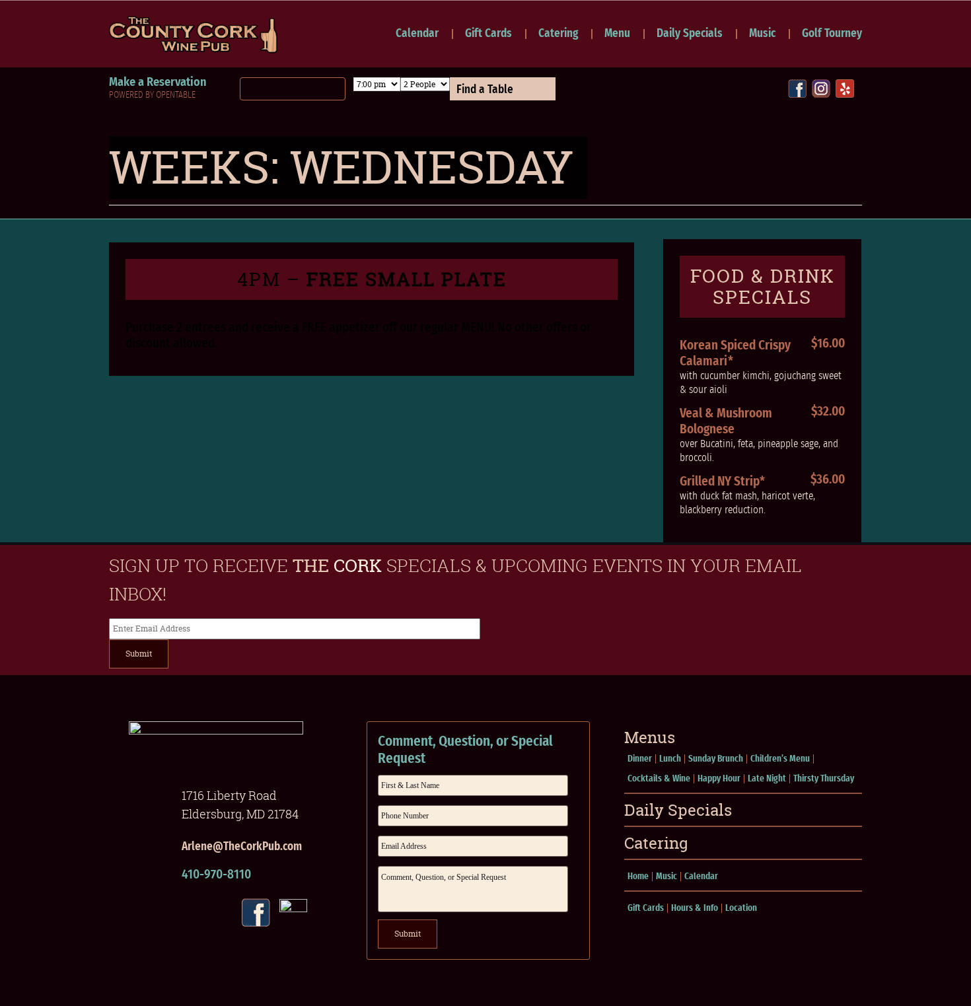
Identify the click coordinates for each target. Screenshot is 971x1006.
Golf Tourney (832, 34)
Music (762, 34)
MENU (476, 327)
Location (741, 908)
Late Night (767, 778)
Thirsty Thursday (823, 778)
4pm (372, 279)
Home (638, 876)
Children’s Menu (780, 759)
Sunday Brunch (715, 759)
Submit (139, 653)
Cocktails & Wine (659, 778)
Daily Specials (690, 34)
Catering (558, 34)
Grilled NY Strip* (722, 481)
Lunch (670, 759)
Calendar (417, 34)
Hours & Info (694, 908)
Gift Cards (488, 34)
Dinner (640, 759)
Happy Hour (719, 778)
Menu (617, 34)
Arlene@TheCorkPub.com (242, 847)
